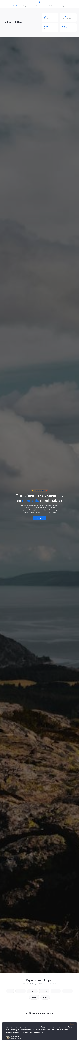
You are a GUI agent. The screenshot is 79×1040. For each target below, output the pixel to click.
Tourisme (51, 6)
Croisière (38, 6)
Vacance (58, 6)
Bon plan (25, 6)
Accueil (15, 6)
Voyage (64, 6)
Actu (20, 6)
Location (45, 6)
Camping (31, 6)
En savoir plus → (39, 518)
